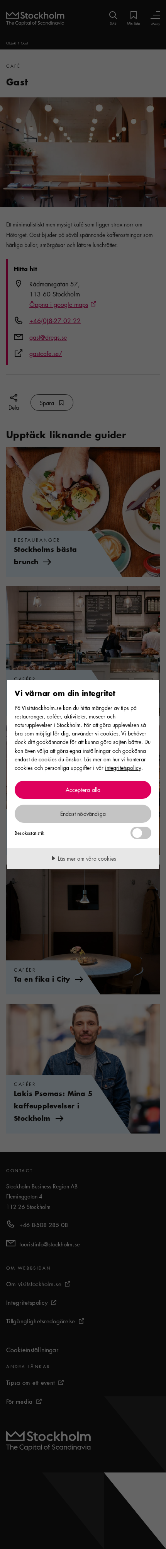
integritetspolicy (123, 767)
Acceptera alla (83, 789)
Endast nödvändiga (83, 813)
